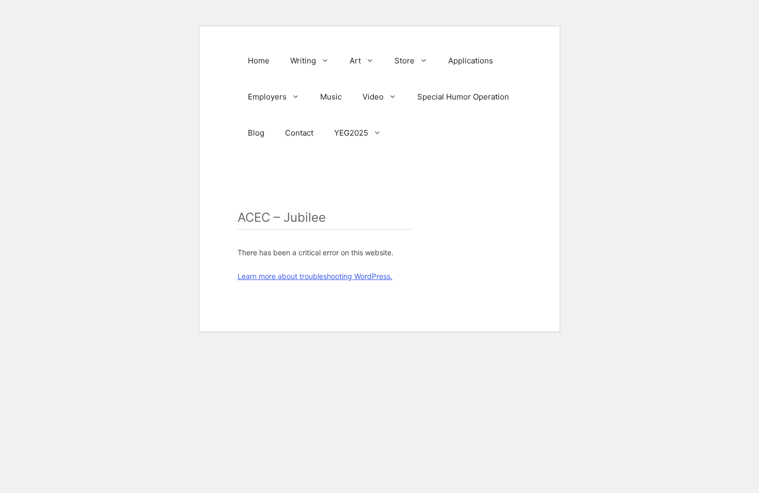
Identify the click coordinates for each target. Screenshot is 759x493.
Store (404, 60)
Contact (299, 133)
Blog (256, 133)
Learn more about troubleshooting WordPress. (315, 276)
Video (373, 97)
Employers (267, 97)
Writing (303, 60)
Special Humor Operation (463, 97)
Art (355, 60)
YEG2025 (351, 133)
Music (331, 97)
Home (259, 60)
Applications (470, 60)
